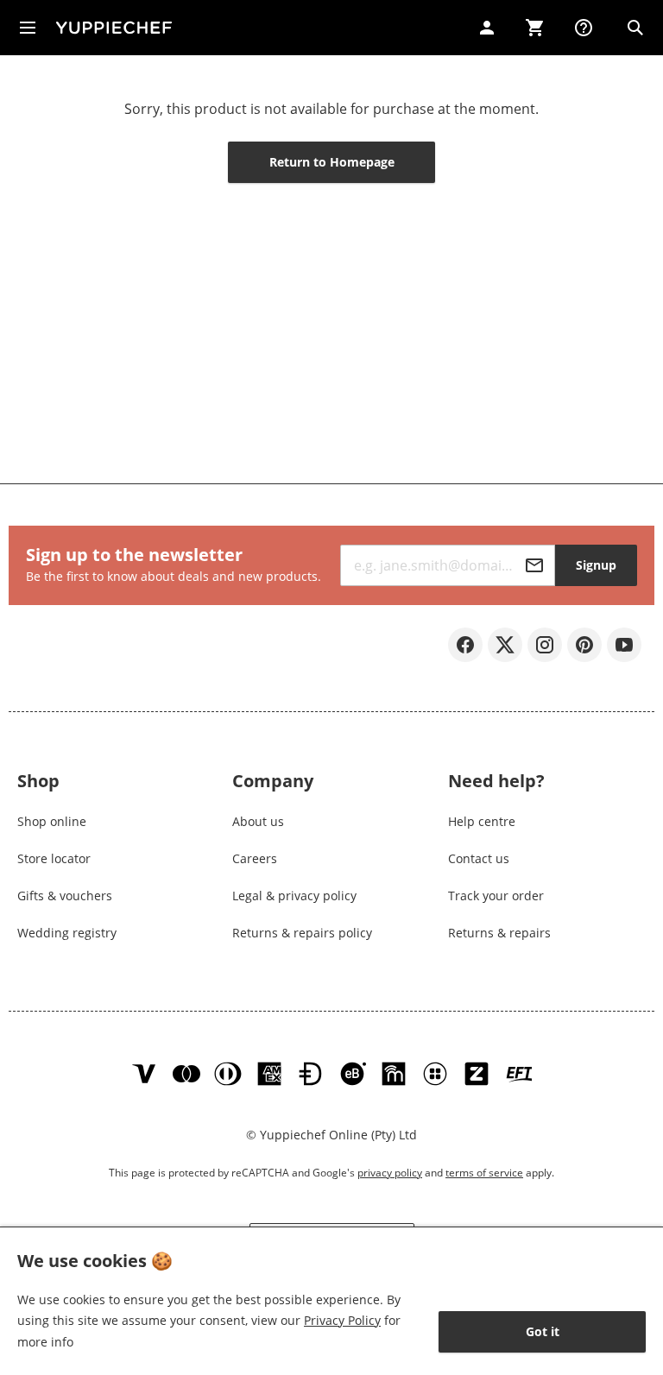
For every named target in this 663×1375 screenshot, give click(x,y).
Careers (254, 858)
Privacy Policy (342, 1320)
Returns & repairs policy (302, 932)
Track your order (496, 895)
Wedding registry (67, 932)
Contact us (478, 858)
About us (258, 821)
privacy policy (389, 1172)
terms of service (484, 1172)
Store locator (54, 858)
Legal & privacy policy (294, 895)
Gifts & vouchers (64, 895)
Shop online (51, 821)
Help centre (481, 821)
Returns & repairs (499, 932)
